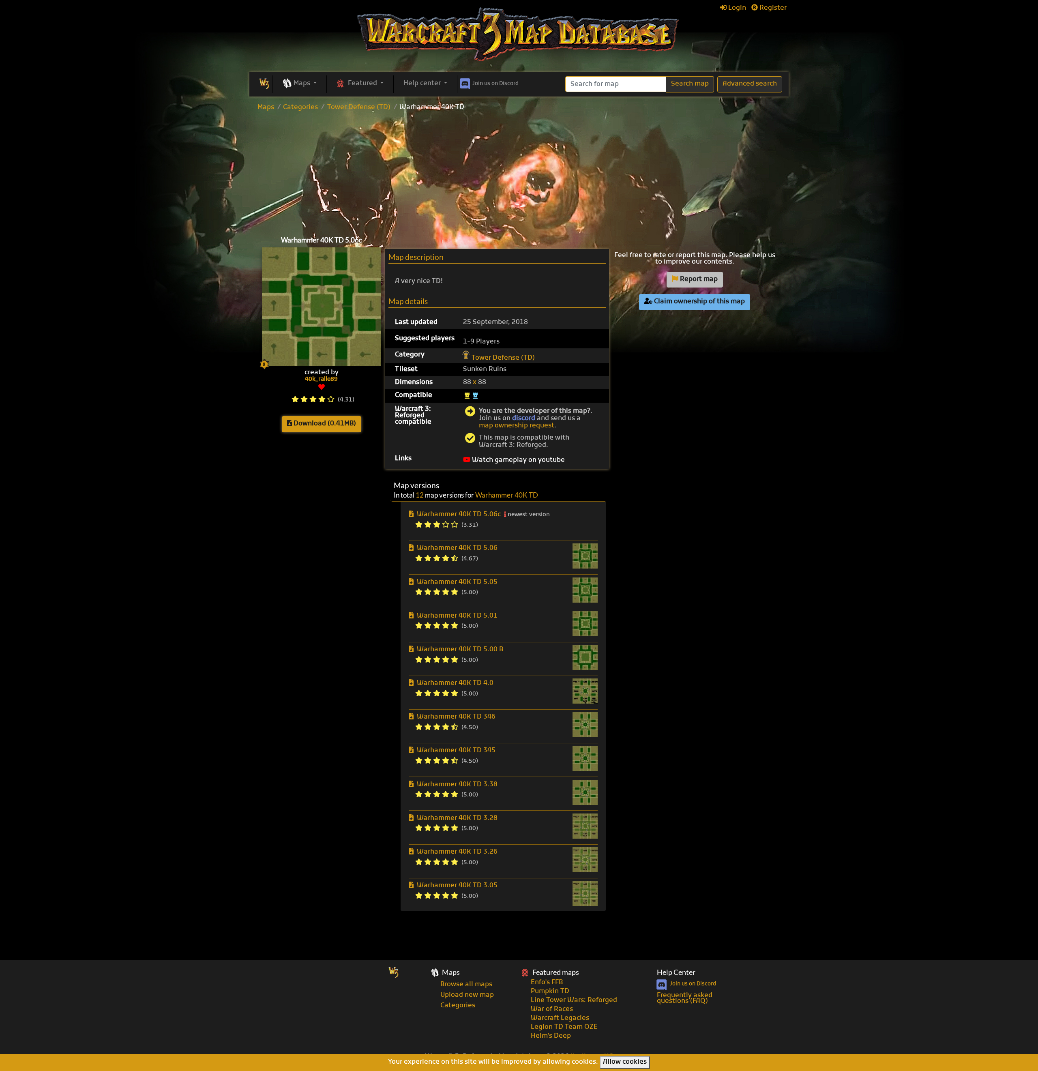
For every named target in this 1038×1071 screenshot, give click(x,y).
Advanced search (750, 84)
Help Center (676, 972)
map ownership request (516, 426)
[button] (299, 83)
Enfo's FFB (547, 983)
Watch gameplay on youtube (517, 460)
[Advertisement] (519, 171)
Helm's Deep (551, 1036)
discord (523, 418)
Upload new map (467, 995)
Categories (300, 107)
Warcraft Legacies (560, 1018)
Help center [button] (422, 83)
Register (772, 8)
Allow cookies (625, 1062)
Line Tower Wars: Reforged (574, 1000)
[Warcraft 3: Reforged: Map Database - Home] (519, 34)
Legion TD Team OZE (564, 1027)
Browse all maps (466, 985)
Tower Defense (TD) (358, 107)
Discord (495, 83)
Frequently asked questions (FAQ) (684, 998)
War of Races (552, 1009)
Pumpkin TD (550, 991)
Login (736, 8)
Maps (265, 107)
